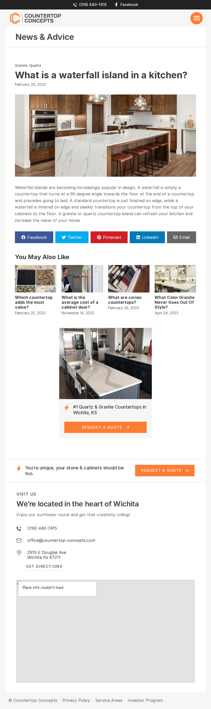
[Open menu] (196, 18)
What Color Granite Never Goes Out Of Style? (175, 302)
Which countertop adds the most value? (33, 302)
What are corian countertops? (125, 300)
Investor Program (145, 700)
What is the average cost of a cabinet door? (79, 302)
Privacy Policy (76, 700)
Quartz (35, 65)
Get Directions (44, 566)
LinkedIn (150, 237)
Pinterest (112, 237)
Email (184, 237)
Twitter (75, 237)
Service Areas (108, 700)
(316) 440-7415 (93, 5)
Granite (21, 65)
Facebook (129, 5)
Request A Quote (102, 427)
